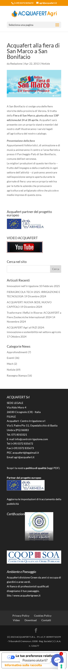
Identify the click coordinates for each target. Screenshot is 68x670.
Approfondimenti (17, 352)
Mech (10, 363)
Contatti (46, 620)
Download (31, 620)
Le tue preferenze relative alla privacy (38, 657)
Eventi (10, 357)
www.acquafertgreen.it (26, 595)
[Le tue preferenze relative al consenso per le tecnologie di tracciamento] (61, 666)
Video (16, 620)
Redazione (16, 63)
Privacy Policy (20, 615)
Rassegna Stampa (17, 375)
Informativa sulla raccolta (23, 665)
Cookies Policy (42, 615)
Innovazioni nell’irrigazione (23, 286)
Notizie (45, 63)
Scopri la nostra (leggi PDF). (33, 468)
